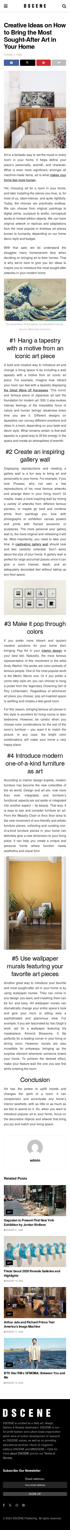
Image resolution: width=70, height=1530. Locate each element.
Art (9, 1211)
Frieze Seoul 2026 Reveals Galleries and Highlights (32, 1273)
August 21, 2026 (14, 1230)
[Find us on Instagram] (17, 1505)
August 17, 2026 (14, 1331)
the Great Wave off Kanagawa (26, 390)
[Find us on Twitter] (10, 1505)
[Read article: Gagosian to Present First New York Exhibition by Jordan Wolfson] (35, 1200)
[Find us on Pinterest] (23, 1505)
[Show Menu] (6, 6)
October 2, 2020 (13, 54)
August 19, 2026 (14, 1280)
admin (35, 1160)
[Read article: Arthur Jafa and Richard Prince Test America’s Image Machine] (35, 1302)
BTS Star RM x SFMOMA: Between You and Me (34, 1375)
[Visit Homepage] (35, 6)
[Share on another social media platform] (59, 63)
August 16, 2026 (14, 1382)
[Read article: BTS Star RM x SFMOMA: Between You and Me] (35, 1353)
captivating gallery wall (31, 544)
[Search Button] (64, 6)
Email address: (35, 1478)
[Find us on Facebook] (4, 1505)
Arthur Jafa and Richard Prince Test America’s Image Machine (29, 1324)
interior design (52, 650)
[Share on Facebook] (11, 63)
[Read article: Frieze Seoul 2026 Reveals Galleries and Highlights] (35, 1251)
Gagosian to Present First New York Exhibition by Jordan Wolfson (29, 1222)
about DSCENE (19, 1453)
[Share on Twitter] (27, 63)
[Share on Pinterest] (43, 63)
